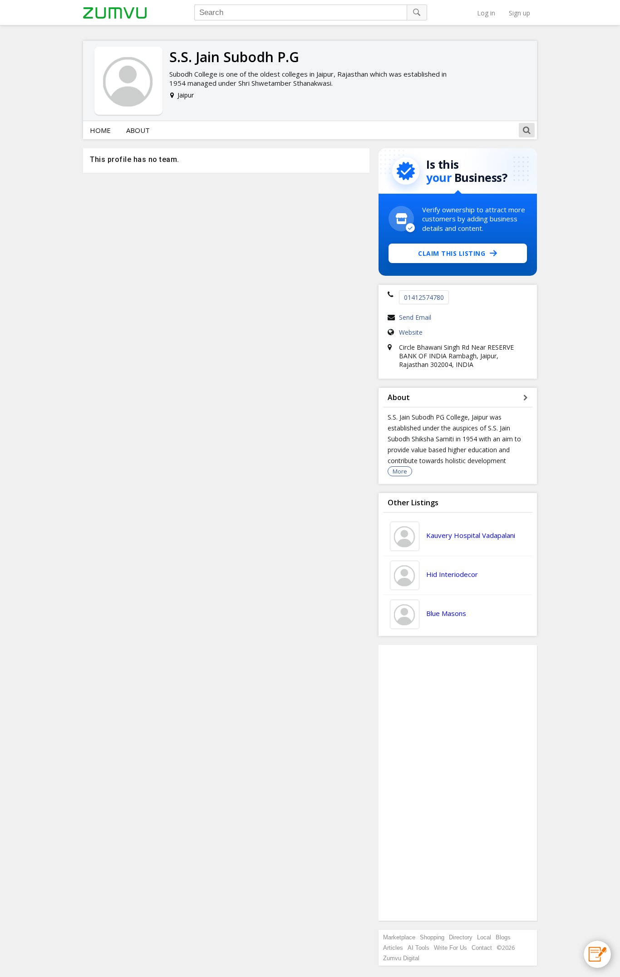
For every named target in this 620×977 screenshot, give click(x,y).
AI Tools (418, 948)
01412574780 (424, 297)
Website (411, 332)
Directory (460, 937)
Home (100, 130)
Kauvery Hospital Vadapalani (470, 535)
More (400, 471)
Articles (393, 948)
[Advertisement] (458, 783)
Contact (482, 948)
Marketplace (399, 937)
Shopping (432, 937)
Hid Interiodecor (452, 574)
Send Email (415, 317)
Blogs (503, 937)
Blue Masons (446, 613)
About (138, 130)
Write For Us (450, 948)
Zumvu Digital (401, 958)
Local (484, 937)
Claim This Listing (451, 253)
